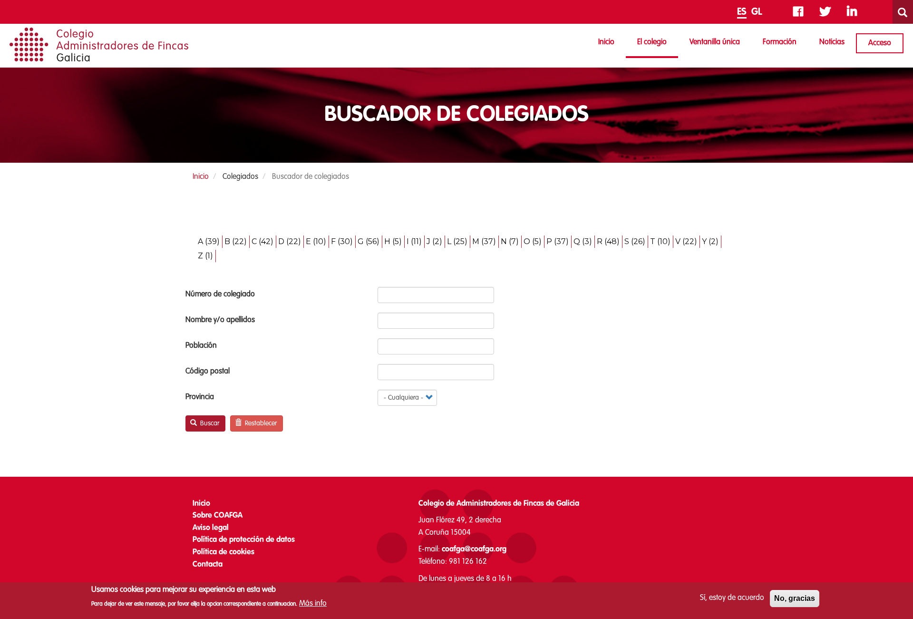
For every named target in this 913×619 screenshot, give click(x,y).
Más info (313, 603)
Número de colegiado (220, 294)
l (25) (457, 241)
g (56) (368, 241)
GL (756, 12)
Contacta (208, 565)
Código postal (207, 371)
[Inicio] (99, 44)
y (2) (710, 241)
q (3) (582, 241)
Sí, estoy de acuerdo (732, 598)
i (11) (414, 241)
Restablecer (260, 423)
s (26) (634, 241)
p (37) (557, 241)
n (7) (510, 241)
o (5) (533, 241)
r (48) (608, 241)
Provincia (199, 397)
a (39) (209, 241)
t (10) (660, 241)
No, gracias (794, 598)
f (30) (342, 241)
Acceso (879, 43)
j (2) (434, 241)
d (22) (289, 241)
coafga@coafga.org (474, 549)
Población (201, 346)
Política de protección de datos (244, 540)
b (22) (235, 241)
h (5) (393, 241)
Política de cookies (223, 552)
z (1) (205, 255)
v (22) (686, 241)
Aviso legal (211, 528)
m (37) (484, 241)
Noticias (832, 42)
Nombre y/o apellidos (220, 320)
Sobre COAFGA (218, 516)
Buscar (208, 423)
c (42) (262, 241)
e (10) (316, 241)
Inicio (606, 42)
